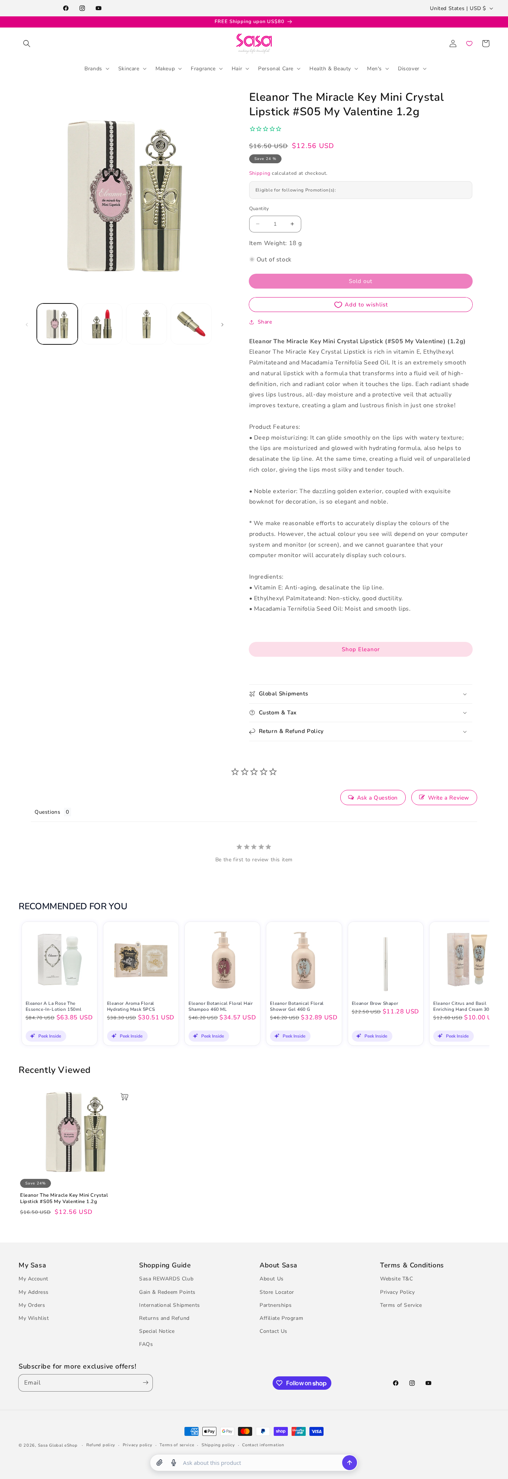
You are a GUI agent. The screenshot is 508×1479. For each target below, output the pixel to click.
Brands (93, 68)
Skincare (128, 68)
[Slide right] (222, 323)
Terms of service (177, 1445)
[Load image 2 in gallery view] (101, 323)
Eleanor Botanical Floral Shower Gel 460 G (297, 1006)
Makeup (165, 68)
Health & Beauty (330, 68)
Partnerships (276, 1305)
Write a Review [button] (448, 797)
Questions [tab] (47, 812)
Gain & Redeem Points (167, 1292)
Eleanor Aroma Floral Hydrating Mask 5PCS (131, 1006)
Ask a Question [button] (377, 797)
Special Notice (156, 1331)
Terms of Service (401, 1305)
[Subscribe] (144, 1382)
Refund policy (100, 1445)
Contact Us (273, 1331)
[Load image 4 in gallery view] (191, 323)
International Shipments (169, 1305)
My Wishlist (34, 1318)
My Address (34, 1292)
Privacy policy (137, 1445)
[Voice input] (174, 1463)
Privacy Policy (397, 1292)
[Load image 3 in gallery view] (146, 323)
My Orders (32, 1305)
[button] (27, 43)
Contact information (263, 1445)
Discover (408, 68)
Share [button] (265, 321)
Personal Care (275, 68)
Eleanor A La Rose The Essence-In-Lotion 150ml (54, 1006)
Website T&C (396, 1279)
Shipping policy (218, 1445)
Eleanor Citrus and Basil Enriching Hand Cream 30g (462, 1006)
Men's (374, 68)
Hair (237, 68)
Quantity (259, 208)
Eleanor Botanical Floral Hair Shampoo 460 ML (221, 1006)
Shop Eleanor (361, 649)
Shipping (260, 173)
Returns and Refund (164, 1318)
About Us (272, 1279)
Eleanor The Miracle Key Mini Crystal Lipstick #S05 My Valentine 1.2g (64, 1198)
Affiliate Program (281, 1318)
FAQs (146, 1344)
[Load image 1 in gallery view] (57, 323)
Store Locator (277, 1292)
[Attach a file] (159, 1463)
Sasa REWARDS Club (166, 1279)
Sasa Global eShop (58, 1445)
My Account (33, 1279)
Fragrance (203, 68)
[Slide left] (27, 323)
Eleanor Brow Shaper (375, 1003)
